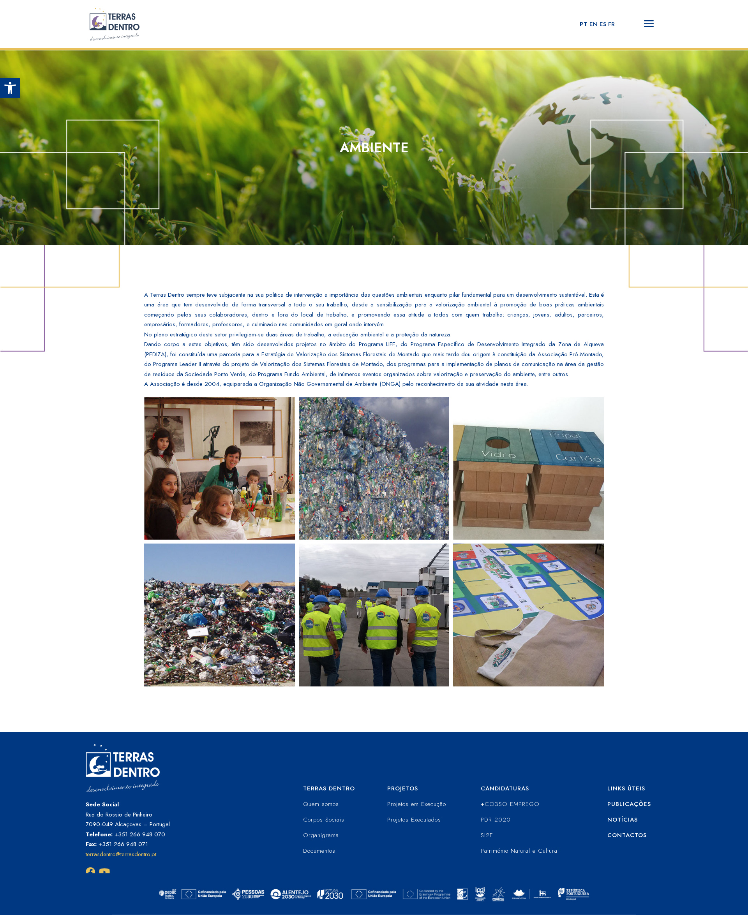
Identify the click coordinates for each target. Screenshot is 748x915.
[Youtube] (104, 872)
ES (603, 24)
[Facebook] (90, 872)
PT (583, 24)
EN (593, 24)
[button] (10, 88)
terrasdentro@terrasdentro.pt (121, 854)
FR (611, 24)
